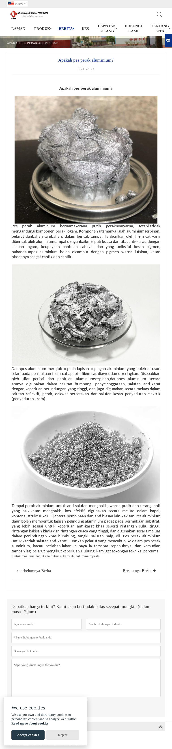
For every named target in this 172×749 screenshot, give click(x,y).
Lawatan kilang (107, 28)
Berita (66, 29)
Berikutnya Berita (139, 570)
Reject (62, 735)
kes (85, 29)
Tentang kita (160, 28)
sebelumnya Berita (33, 570)
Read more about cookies (30, 723)
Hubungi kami (133, 28)
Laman (18, 29)
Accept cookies (28, 735)
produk (42, 29)
